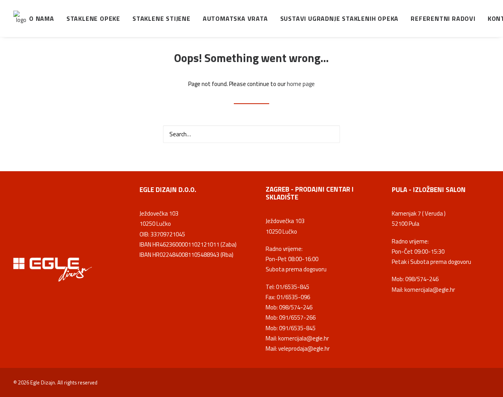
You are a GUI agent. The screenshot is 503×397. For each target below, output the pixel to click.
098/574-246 (295, 307)
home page (301, 83)
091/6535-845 (297, 328)
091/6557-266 (297, 317)
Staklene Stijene (161, 18)
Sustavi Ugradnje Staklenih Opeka (339, 18)
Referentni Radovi (443, 18)
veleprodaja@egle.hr (304, 348)
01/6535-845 (292, 286)
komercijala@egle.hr (303, 338)
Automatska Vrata (235, 18)
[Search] (251, 134)
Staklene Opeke (93, 18)
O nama (41, 18)
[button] (329, 134)
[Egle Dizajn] (21, 18)
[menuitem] (44, 18)
